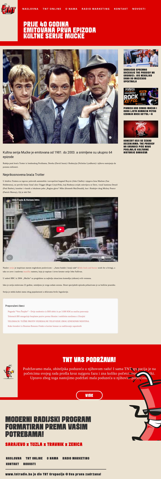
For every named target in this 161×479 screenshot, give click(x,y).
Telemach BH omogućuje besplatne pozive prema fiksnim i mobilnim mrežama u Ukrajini (46, 316)
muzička (27, 271)
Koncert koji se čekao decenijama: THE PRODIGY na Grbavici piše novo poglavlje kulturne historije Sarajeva (139, 146)
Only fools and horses (88, 268)
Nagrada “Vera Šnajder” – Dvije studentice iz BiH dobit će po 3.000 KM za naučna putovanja (48, 311)
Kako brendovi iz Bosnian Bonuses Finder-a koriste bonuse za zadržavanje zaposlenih (45, 326)
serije (11, 268)
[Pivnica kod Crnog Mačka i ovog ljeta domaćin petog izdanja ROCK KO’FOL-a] (141, 96)
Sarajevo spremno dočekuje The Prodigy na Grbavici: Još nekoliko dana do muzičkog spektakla (139, 75)
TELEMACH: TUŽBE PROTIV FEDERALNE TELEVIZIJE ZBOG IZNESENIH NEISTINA (49, 321)
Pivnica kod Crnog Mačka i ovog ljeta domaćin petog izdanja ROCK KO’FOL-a (140, 111)
